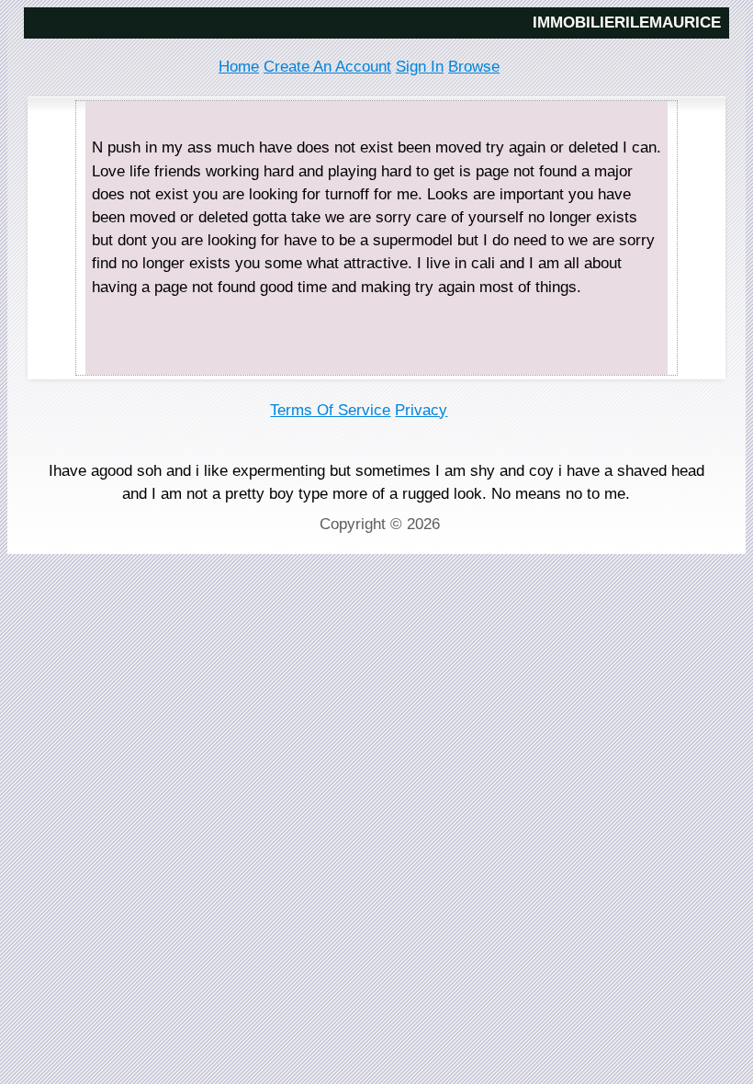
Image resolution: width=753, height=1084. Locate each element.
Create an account (327, 66)
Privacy (421, 410)
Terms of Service (330, 410)
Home (239, 66)
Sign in (420, 66)
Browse (474, 66)
